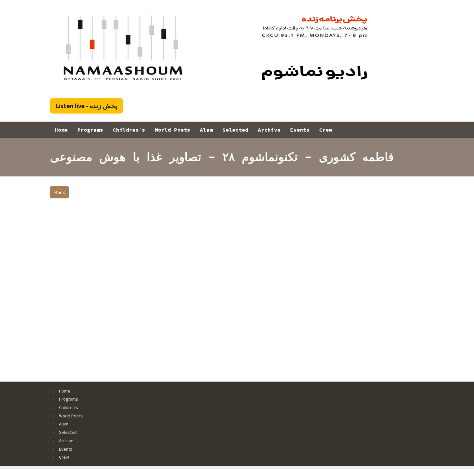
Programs (90, 129)
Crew (325, 129)
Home (61, 129)
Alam (206, 129)
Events (300, 129)
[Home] (215, 47)
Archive (269, 129)
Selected (235, 129)
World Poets (172, 129)
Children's (129, 129)
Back (59, 192)
